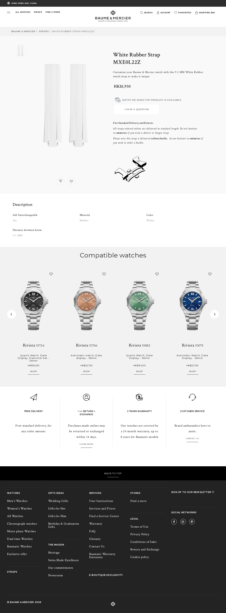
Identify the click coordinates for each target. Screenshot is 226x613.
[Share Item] (61, 181)
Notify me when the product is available (151, 100)
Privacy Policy (139, 534)
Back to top (113, 473)
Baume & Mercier (23, 31)
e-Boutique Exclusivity (106, 575)
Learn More (86, 444)
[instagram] (183, 522)
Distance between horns (27, 230)
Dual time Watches (20, 539)
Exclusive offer (17, 554)
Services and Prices (102, 508)
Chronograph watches (22, 524)
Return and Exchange (144, 549)
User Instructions (101, 501)
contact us (195, 138)
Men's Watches (17, 501)
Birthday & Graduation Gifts (63, 525)
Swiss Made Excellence (63, 560)
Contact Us (192, 438)
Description (22, 204)
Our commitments (60, 568)
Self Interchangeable (25, 215)
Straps (44, 31)
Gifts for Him (57, 516)
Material (85, 215)
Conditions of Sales (143, 542)
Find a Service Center (104, 516)
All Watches (15, 516)
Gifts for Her (57, 508)
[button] (8, 12)
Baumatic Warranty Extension (102, 555)
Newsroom (55, 575)
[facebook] (174, 522)
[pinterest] (192, 522)
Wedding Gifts (58, 501)
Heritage (54, 553)
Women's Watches (19, 508)
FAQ (92, 531)
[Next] (214, 314)
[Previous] (11, 314)
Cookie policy (139, 557)
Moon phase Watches (21, 531)
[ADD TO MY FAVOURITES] (71, 181)
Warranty (95, 524)
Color (149, 215)
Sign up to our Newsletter (191, 492)
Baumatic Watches (19, 546)
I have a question (136, 109)
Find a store (138, 501)
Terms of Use (139, 527)
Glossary (95, 539)
